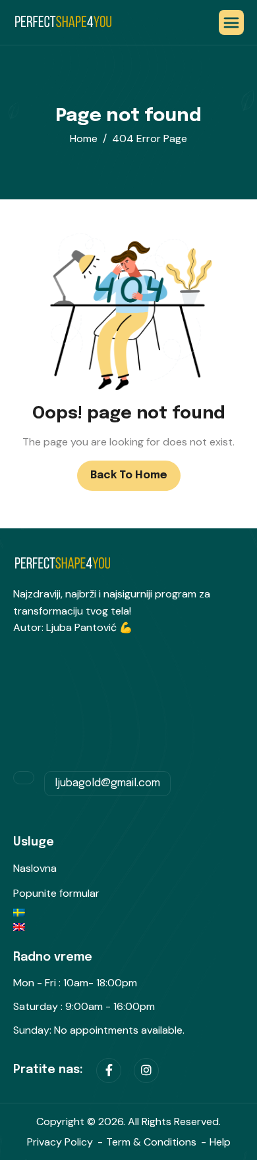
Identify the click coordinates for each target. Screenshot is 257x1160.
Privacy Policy (60, 1142)
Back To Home (128, 475)
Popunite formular (56, 893)
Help (220, 1142)
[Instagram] (146, 1070)
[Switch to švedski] (128, 916)
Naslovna (35, 868)
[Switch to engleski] (128, 927)
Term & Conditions (151, 1142)
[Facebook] (108, 1070)
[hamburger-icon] (231, 22)
